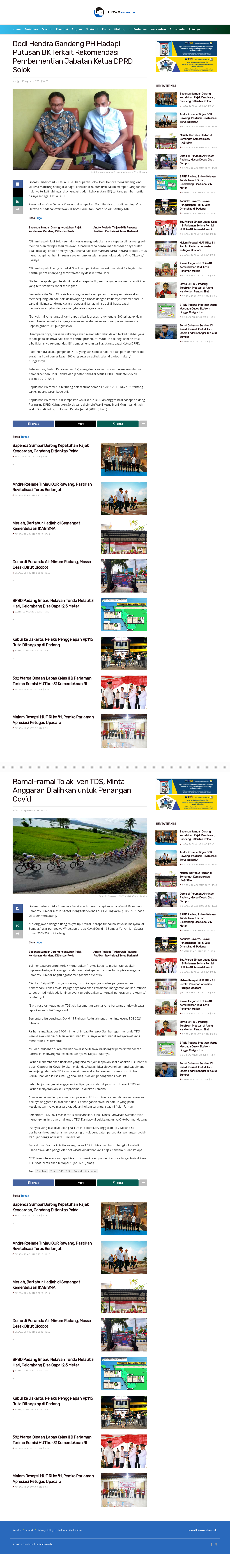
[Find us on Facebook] (211, 1544)
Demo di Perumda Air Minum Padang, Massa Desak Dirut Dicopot (197, 159)
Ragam (77, 29)
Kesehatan (158, 29)
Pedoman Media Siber (69, 1530)
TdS (52, 1171)
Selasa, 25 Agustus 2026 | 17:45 (32, 534)
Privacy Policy (45, 1530)
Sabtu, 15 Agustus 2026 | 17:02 (198, 341)
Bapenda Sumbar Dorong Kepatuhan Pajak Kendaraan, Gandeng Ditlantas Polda (197, 97)
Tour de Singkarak (85, 1171)
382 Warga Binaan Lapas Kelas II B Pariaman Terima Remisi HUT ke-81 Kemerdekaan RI (198, 225)
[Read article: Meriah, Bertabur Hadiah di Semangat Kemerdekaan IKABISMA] (124, 537)
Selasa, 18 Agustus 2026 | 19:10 (198, 275)
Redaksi (17, 1530)
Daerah (47, 29)
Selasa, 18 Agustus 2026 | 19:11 (31, 728)
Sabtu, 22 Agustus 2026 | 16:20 (31, 612)
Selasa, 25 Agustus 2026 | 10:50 (32, 573)
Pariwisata (177, 29)
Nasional (92, 29)
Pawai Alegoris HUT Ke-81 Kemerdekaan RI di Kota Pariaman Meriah (196, 267)
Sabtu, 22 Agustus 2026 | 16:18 (31, 650)
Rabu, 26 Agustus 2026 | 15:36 (30, 456)
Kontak (29, 1530)
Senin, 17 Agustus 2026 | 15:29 (198, 317)
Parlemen (140, 29)
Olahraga (120, 29)
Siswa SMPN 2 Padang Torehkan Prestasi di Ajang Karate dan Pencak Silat (196, 287)
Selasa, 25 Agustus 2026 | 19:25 (32, 495)
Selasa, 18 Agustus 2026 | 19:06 (199, 296)
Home (17, 29)
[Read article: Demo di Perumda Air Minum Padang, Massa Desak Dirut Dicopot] (124, 576)
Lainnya (194, 29)
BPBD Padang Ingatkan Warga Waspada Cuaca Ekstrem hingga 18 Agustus (198, 308)
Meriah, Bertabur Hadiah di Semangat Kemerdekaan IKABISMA (196, 139)
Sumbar (41, 1171)
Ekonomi (62, 29)
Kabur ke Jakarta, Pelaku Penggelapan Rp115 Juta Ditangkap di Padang (195, 204)
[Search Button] (216, 29)
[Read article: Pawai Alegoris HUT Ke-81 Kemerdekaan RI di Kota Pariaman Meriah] (166, 269)
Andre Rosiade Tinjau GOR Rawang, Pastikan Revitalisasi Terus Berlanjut (198, 118)
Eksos (106, 29)
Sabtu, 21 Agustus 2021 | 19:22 (30, 810)
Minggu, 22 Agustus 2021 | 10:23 (30, 81)
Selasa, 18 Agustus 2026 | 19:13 (31, 689)
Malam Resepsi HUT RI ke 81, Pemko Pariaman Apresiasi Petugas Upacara (197, 246)
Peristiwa (31, 29)
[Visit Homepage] (115, 12)
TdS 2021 (64, 1171)
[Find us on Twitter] (216, 1544)
